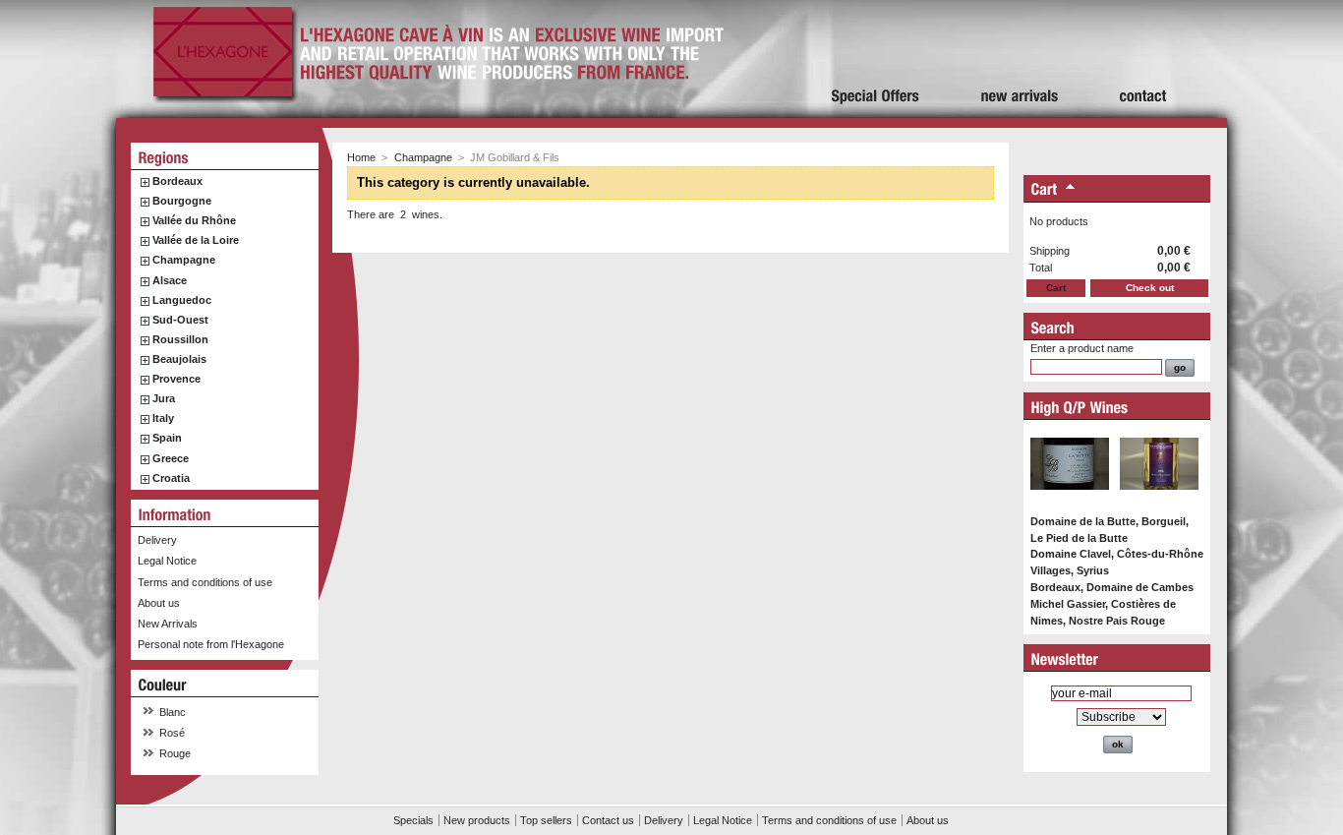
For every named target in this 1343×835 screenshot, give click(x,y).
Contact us (608, 820)
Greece (170, 458)
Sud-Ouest (180, 320)
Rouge (175, 753)
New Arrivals (168, 623)
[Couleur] (163, 685)
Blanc (172, 712)
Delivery (157, 540)
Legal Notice (167, 561)
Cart (1056, 287)
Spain (167, 438)
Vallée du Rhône (194, 220)
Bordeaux (177, 181)
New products (476, 820)
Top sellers (546, 820)
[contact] (1143, 59)
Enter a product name (1082, 348)
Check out (1150, 287)
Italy (163, 418)
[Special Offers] (876, 59)
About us (159, 603)
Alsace (169, 280)
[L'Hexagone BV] (223, 97)
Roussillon (180, 339)
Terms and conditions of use (205, 582)
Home (361, 157)
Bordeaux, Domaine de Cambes (1112, 587)
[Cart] (1044, 190)
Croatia (171, 478)
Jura (163, 398)
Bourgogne (181, 201)
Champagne (183, 260)
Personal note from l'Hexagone (211, 644)
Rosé (172, 733)
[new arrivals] (1020, 59)
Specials (413, 820)
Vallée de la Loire (195, 240)
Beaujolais (179, 359)
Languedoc (181, 300)
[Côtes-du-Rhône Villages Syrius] (1159, 500)
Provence (176, 379)
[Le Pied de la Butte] (1069, 500)
